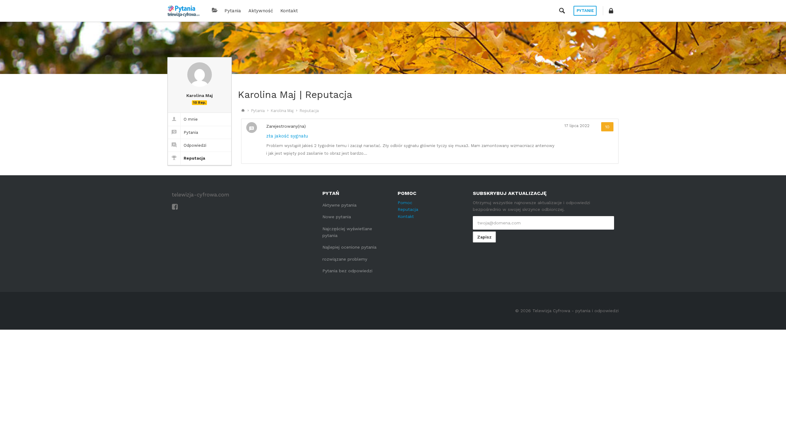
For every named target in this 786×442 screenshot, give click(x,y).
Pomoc (405, 202)
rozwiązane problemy (344, 259)
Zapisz (484, 237)
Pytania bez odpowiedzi (347, 270)
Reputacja (194, 158)
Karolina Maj (282, 110)
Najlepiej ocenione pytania (349, 247)
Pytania (232, 11)
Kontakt (289, 11)
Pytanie (585, 10)
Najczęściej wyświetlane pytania (347, 232)
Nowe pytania (336, 216)
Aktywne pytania (339, 205)
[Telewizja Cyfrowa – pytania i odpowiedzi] (183, 11)
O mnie (191, 119)
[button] (611, 10)
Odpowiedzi (195, 145)
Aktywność (260, 11)
